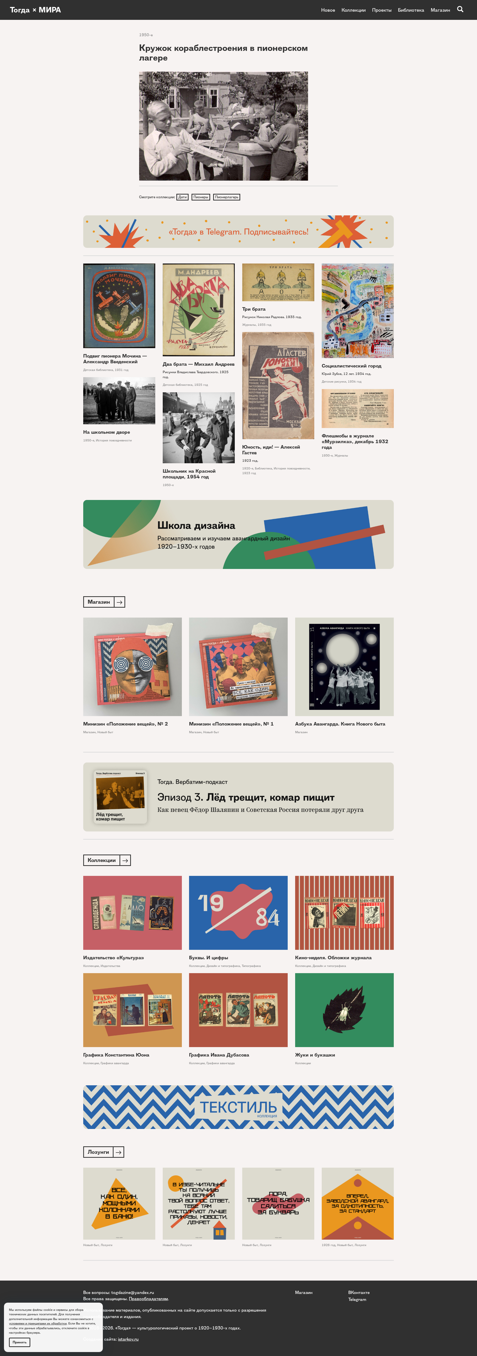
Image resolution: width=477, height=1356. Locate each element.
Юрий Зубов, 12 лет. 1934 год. (346, 373)
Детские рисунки (334, 381)
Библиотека (411, 10)
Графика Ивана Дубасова (219, 1055)
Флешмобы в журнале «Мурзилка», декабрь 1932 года (355, 441)
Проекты (382, 10)
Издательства (110, 966)
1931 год (121, 370)
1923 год (249, 473)
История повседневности (292, 468)
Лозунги (106, 1245)
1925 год (201, 385)
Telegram (357, 1299)
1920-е (247, 468)
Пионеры (201, 197)
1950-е (146, 34)
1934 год (354, 381)
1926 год (328, 1245)
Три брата (254, 309)
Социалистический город (351, 366)
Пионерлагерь (226, 197)
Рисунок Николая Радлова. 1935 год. (272, 317)
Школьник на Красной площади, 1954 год (189, 474)
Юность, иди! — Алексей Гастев (271, 450)
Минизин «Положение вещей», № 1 (231, 724)
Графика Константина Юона (116, 1055)
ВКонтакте (359, 1292)
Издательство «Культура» (113, 957)
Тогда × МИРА (35, 10)
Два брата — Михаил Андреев (199, 364)
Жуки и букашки (315, 1055)
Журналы (249, 325)
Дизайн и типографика (223, 966)
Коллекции (354, 10)
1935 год (264, 325)
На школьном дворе (106, 432)
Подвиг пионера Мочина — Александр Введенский (115, 359)
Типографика (251, 966)
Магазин (440, 10)
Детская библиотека (98, 370)
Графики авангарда (115, 1063)
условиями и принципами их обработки (38, 1323)
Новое (328, 10)
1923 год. (250, 460)
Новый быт (105, 732)
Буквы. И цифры (208, 957)
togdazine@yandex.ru (132, 1292)
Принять (20, 1342)
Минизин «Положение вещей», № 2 (125, 724)
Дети (182, 197)
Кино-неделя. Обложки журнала (333, 957)
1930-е (327, 455)
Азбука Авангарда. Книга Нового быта (340, 724)
